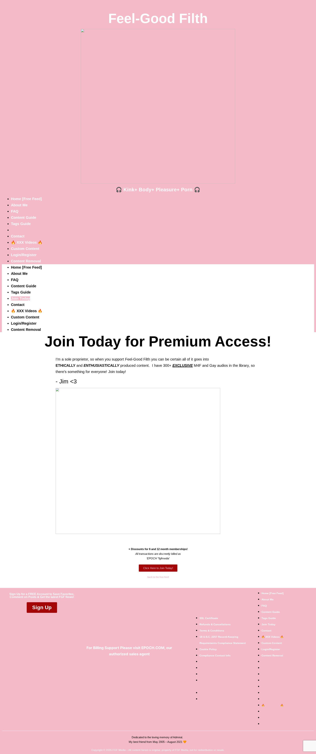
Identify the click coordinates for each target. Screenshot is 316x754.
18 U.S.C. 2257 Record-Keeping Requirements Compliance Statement (223, 640)
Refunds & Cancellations (215, 624)
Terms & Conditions (212, 630)
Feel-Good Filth (158, 18)
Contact (18, 236)
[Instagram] (142, 666)
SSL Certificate (209, 618)
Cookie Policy (208, 649)
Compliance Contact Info (215, 655)
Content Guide (23, 218)
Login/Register (24, 255)
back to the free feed (158, 577)
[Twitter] (127, 666)
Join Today (20, 230)
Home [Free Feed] (26, 199)
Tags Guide (21, 224)
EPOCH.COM (152, 648)
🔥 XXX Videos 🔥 (26, 242)
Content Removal (26, 261)
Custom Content (25, 249)
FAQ (14, 211)
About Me (19, 205)
